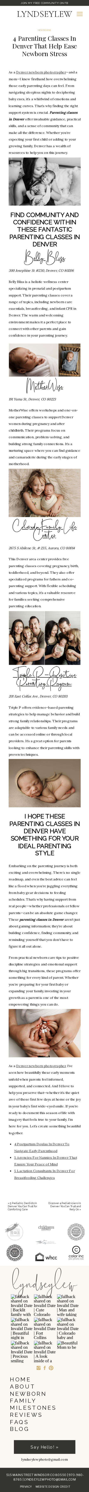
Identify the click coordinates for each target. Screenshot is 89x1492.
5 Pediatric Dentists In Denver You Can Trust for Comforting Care (22, 1206)
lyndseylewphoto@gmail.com (50, 1479)
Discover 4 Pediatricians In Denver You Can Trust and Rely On (64, 1206)
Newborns (44, 30)
